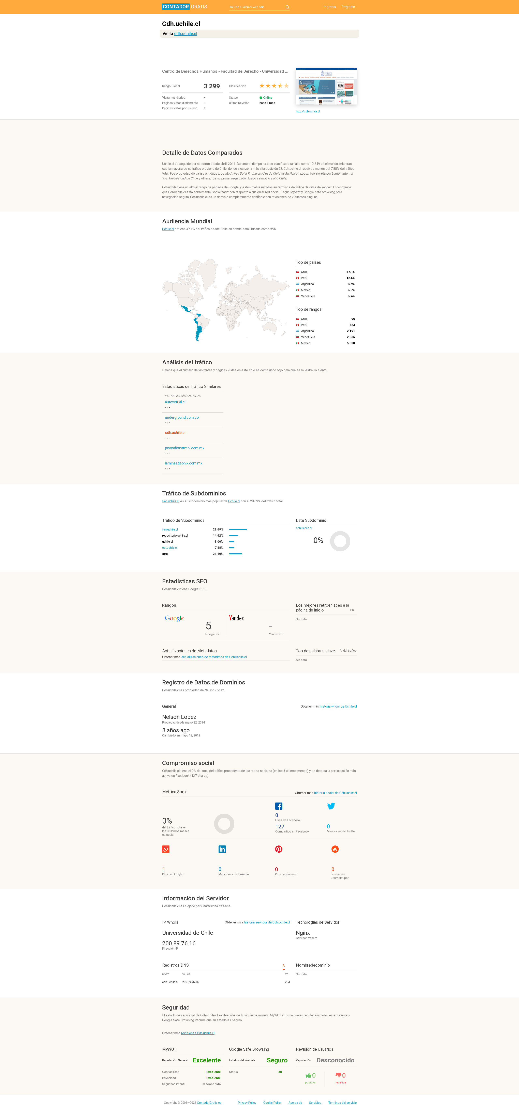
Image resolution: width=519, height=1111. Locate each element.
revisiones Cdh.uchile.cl (197, 1033)
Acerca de (295, 1103)
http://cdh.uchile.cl (308, 111)
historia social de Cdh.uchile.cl (335, 793)
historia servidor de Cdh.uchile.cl (267, 922)
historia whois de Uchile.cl (338, 706)
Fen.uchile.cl (170, 501)
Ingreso (329, 7)
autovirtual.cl (175, 402)
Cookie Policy (272, 1103)
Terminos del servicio (342, 1103)
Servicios (315, 1103)
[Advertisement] (260, 53)
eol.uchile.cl (169, 548)
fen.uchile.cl (170, 529)
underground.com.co (182, 417)
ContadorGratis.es (209, 1103)
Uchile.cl (168, 229)
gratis (185, 7)
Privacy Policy (247, 1103)
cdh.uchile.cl (185, 33)
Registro (348, 7)
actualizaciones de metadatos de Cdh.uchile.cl (214, 657)
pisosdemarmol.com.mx (184, 448)
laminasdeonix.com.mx (183, 463)
